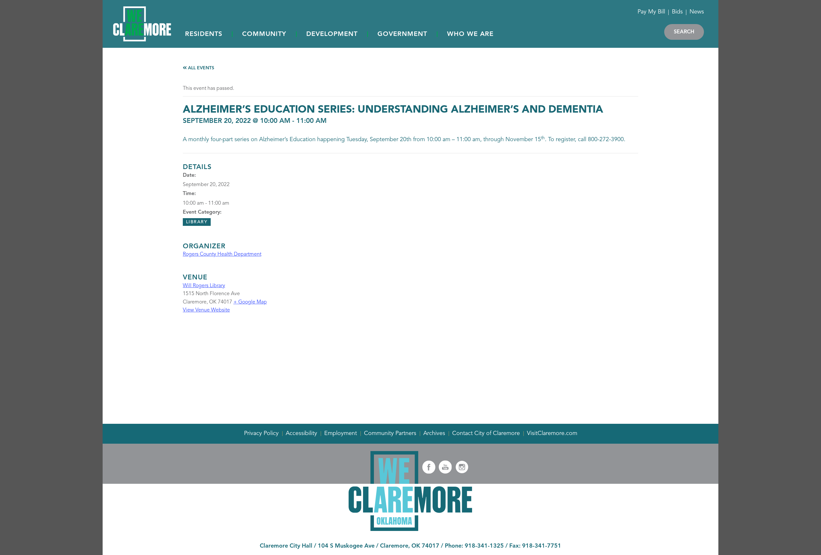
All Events (200, 68)
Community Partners (390, 433)
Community (264, 34)
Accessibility (301, 433)
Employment (340, 433)
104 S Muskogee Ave (346, 546)
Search (684, 32)
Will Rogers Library (204, 285)
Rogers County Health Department (222, 254)
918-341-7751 (541, 546)
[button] (203, 34)
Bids (677, 12)
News (697, 12)
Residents (203, 34)
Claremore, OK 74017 (409, 546)
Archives (434, 433)
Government (402, 34)
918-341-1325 (484, 546)
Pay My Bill (651, 12)
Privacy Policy (261, 433)
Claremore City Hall (286, 546)
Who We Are (470, 34)
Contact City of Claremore (486, 433)
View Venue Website (206, 310)
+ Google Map (250, 302)
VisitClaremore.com (552, 433)
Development (332, 34)
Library (197, 222)
